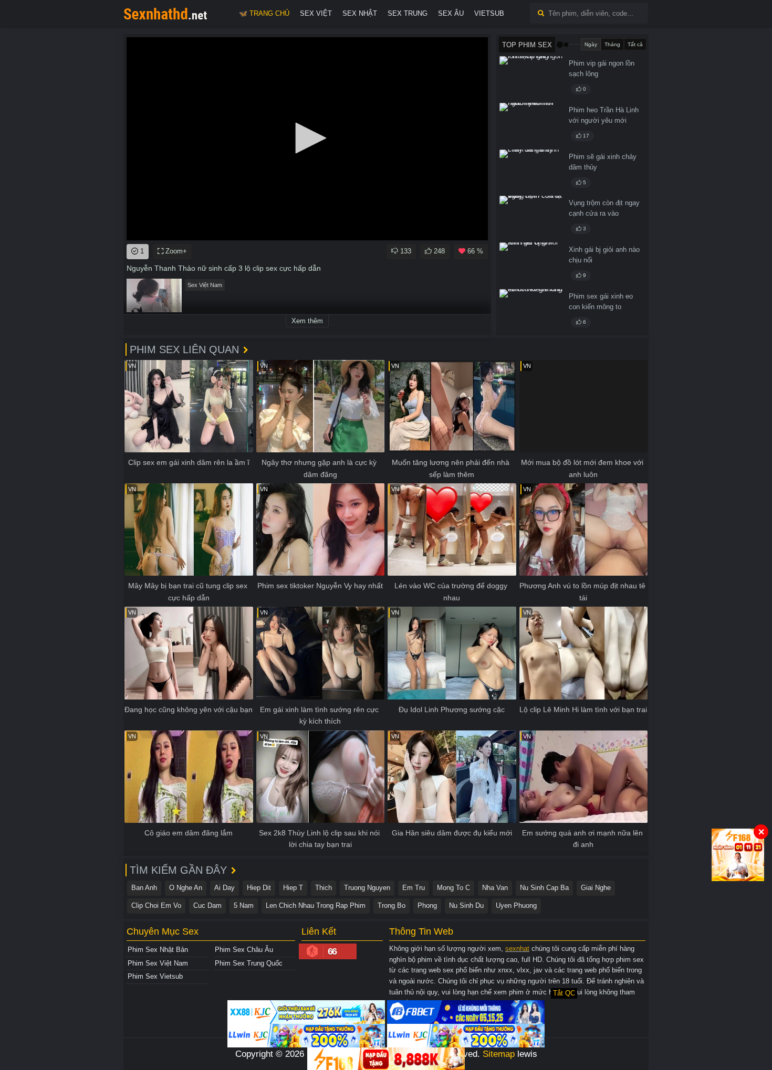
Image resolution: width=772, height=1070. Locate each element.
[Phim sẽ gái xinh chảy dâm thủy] (530, 171)
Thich (323, 888)
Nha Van (495, 888)
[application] (307, 138)
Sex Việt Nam (204, 285)
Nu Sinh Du (466, 905)
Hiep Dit (259, 888)
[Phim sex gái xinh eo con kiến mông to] (530, 310)
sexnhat (517, 948)
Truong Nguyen (367, 888)
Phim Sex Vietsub (155, 976)
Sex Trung (407, 13)
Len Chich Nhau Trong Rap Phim (316, 905)
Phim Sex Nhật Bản (158, 950)
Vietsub (489, 13)
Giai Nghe (596, 888)
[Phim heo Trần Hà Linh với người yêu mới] (530, 124)
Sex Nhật (359, 13)
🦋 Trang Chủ (264, 13)
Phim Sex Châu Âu (244, 950)
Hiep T (293, 888)
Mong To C (453, 888)
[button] (307, 138)
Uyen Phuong (516, 905)
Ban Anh (144, 888)
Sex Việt (316, 13)
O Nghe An (185, 888)
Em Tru (413, 888)
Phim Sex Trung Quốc (249, 963)
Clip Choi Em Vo (156, 905)
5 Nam (244, 905)
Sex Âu (451, 13)
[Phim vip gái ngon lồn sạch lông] (530, 77)
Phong (427, 905)
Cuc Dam (207, 905)
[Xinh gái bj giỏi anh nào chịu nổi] (530, 263)
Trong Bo (391, 905)
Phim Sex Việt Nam (158, 963)
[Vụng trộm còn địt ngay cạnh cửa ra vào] (530, 217)
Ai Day (224, 888)
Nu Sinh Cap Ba (544, 888)
